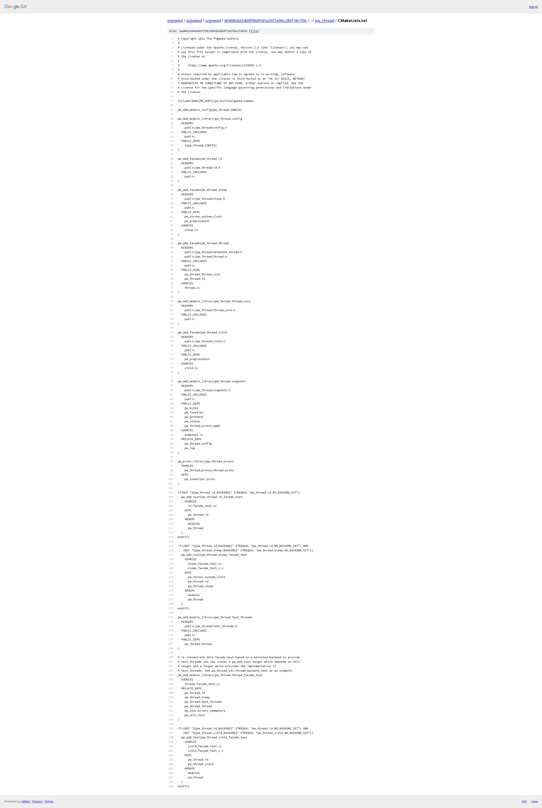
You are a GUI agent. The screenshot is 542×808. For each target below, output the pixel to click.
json (534, 801)
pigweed (175, 20)
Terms (48, 801)
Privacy (37, 801)
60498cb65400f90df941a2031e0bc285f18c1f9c (265, 20)
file (254, 31)
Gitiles (25, 801)
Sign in (533, 7)
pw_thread (324, 20)
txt (524, 801)
